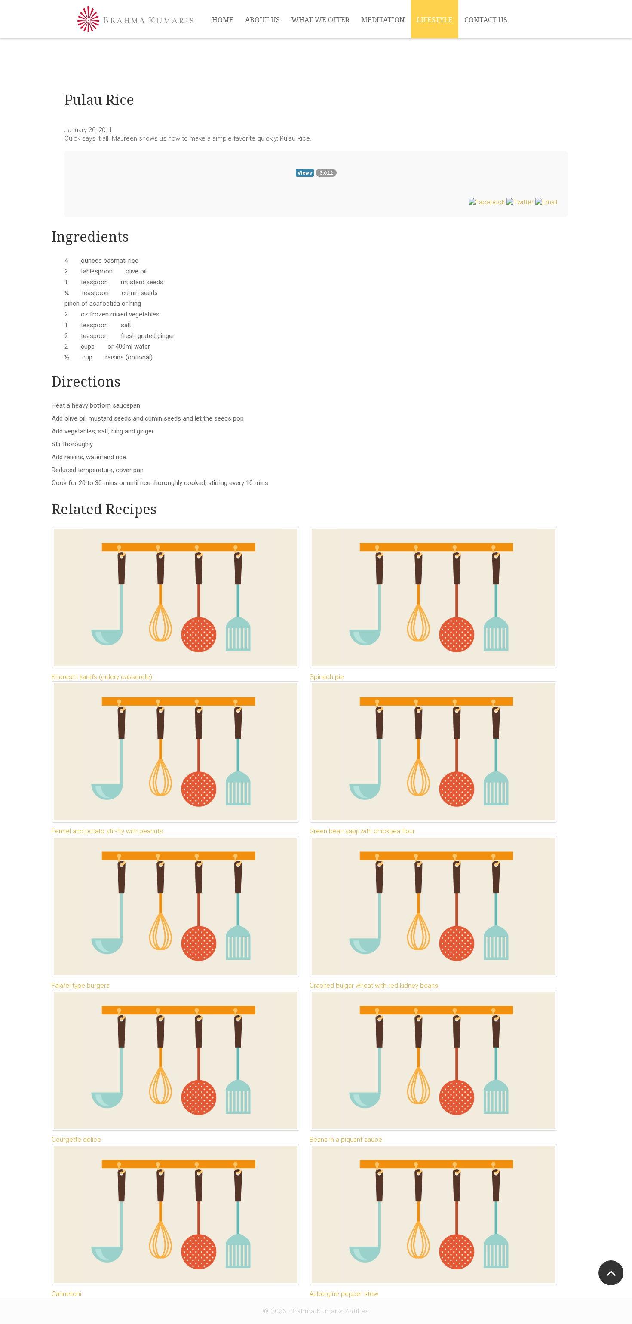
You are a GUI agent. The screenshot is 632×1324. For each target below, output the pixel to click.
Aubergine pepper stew (344, 1294)
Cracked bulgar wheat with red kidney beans (374, 985)
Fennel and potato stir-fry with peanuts (107, 831)
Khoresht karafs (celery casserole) (102, 677)
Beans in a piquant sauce (346, 1139)
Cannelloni (66, 1294)
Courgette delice (76, 1139)
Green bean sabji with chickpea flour (362, 831)
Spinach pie (327, 677)
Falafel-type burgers (81, 985)
